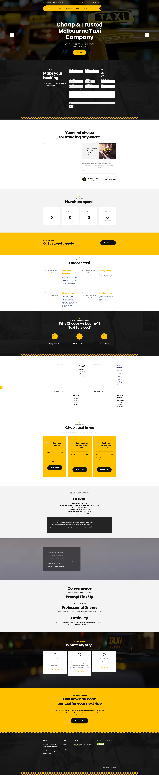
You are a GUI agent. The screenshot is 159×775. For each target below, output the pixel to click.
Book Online (58, 8)
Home (48, 8)
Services (68, 8)
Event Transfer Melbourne (120, 395)
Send (71, 106)
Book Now (79, 45)
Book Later (103, 76)
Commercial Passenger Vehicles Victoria (80, 527)
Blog (77, 8)
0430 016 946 (108, 8)
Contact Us (87, 8)
